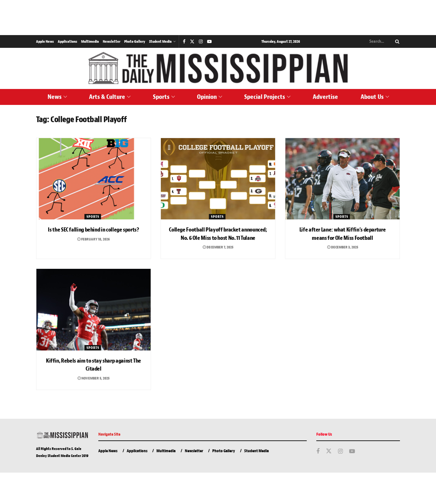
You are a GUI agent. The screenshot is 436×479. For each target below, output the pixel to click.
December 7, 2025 (219, 247)
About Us (372, 97)
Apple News (45, 41)
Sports (161, 97)
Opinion (207, 97)
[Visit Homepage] (218, 68)
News (55, 97)
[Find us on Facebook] (184, 41)
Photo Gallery (134, 41)
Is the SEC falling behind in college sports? (93, 229)
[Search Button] (396, 41)
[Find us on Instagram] (201, 41)
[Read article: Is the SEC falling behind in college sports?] (93, 179)
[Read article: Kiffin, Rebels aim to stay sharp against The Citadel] (93, 309)
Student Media (160, 41)
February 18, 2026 (95, 239)
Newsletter (111, 41)
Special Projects (264, 97)
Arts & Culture (107, 97)
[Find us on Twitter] (192, 41)
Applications (67, 41)
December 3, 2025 (344, 247)
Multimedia (90, 41)
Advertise (325, 97)
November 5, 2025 (95, 378)
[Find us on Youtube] (209, 41)
